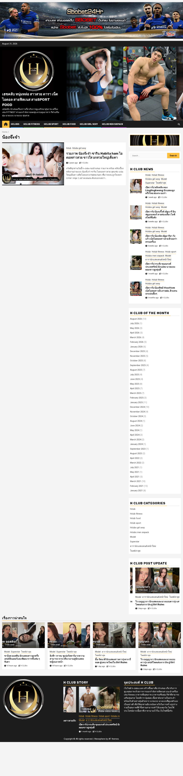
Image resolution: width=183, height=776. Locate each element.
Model (164, 179)
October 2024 (136, 416)
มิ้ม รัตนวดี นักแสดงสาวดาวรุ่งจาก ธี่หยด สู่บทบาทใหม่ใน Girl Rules (113, 661)
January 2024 (136, 444)
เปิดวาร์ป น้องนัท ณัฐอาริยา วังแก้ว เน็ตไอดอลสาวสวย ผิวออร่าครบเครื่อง (161, 239)
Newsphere (100, 739)
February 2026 (136, 342)
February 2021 (136, 486)
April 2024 (134, 435)
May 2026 (134, 328)
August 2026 (136, 319)
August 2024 (136, 421)
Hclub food (69, 124)
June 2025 (135, 379)
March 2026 (135, 337)
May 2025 (134, 384)
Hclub (68, 148)
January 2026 (136, 346)
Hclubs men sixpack (154, 255)
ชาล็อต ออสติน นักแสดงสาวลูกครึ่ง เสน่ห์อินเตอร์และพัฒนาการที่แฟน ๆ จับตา (22, 658)
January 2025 (136, 402)
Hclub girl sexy (89, 124)
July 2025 (134, 374)
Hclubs (15, 124)
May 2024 (134, 430)
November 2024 (137, 411)
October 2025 (136, 360)
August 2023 (136, 453)
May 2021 (134, 472)
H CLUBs (84, 163)
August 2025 (136, 370)
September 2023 (138, 449)
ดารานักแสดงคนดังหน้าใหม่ (158, 259)
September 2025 (138, 365)
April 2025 (134, 388)
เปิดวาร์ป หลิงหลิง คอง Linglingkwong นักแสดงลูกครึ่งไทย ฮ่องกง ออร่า (160, 190)
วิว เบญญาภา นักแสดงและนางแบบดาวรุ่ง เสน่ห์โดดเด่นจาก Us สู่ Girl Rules (153, 603)
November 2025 (137, 356)
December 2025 (137, 351)
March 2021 (135, 481)
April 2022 (134, 458)
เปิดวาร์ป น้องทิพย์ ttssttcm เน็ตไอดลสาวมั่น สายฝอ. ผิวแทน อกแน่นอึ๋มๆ (161, 290)
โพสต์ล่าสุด (161, 183)
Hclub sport (51, 124)
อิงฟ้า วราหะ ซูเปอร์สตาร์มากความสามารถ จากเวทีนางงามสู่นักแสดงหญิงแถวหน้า (67, 658)
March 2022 (135, 462)
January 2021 (136, 490)
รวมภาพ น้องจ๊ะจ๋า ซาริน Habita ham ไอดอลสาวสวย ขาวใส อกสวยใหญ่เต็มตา (94, 156)
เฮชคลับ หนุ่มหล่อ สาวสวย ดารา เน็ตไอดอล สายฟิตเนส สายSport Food (30, 99)
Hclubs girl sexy (79, 148)
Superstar (150, 183)
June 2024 (135, 425)
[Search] (179, 124)
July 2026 (134, 323)
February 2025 (136, 397)
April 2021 (134, 476)
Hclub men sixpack (112, 124)
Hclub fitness (31, 124)
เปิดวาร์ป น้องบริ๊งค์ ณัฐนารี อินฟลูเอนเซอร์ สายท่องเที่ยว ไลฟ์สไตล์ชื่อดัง (160, 214)
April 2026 (134, 332)
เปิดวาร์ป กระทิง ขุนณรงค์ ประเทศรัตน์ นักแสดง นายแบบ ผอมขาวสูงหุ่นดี (160, 266)
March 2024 (135, 439)
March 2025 (135, 393)
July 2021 (134, 467)
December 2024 (137, 407)
